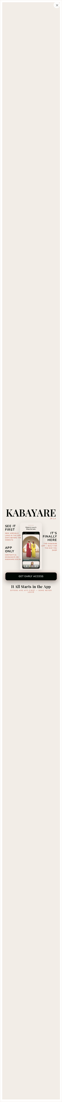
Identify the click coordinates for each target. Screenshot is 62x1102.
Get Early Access (31, 576)
